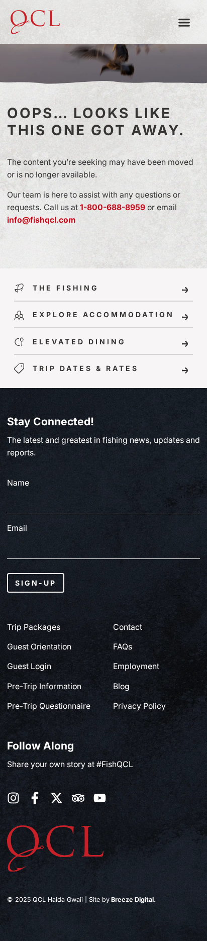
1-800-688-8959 (112, 207)
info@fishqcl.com (41, 220)
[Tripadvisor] (78, 798)
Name (18, 483)
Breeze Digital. (133, 899)
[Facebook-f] (35, 798)
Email (17, 528)
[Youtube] (99, 798)
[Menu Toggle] (184, 22)
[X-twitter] (56, 798)
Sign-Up (35, 583)
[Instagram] (13, 798)
